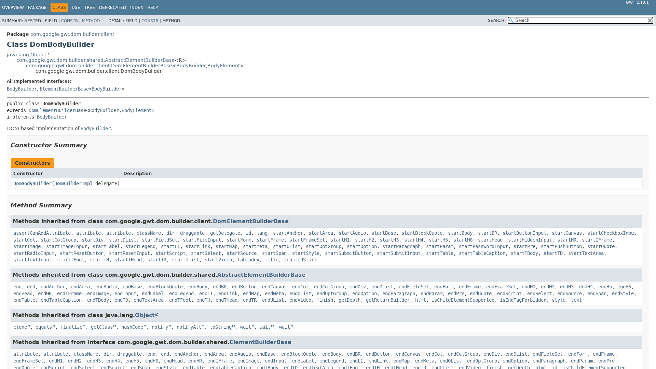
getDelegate (225, 233)
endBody (197, 286)
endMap (251, 293)
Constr (69, 20)
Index (136, 7)
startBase (383, 233)
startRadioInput (33, 253)
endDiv (358, 286)
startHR (566, 240)
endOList (300, 293)
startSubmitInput (399, 253)
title (271, 259)
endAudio (106, 286)
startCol (24, 240)
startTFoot (70, 259)
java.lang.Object (26, 54)
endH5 (605, 286)
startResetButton (82, 253)
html (420, 300)
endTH (203, 300)
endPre (456, 293)
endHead (22, 293)
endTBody (98, 300)
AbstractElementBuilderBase (261, 275)
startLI (170, 246)
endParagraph (398, 293)
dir (170, 233)
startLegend (140, 246)
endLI (206, 293)
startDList (122, 240)
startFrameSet (307, 240)
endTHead (226, 300)
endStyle (623, 293)
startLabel (106, 246)
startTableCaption (482, 253)
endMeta (274, 293)
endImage (98, 293)
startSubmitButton (348, 253)
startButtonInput (524, 233)
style (558, 300)
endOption (364, 293)
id (248, 233)
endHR (45, 293)
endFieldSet (414, 286)
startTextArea (586, 253)
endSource (569, 293)
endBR (220, 286)
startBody (460, 233)
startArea (321, 233)
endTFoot (180, 300)
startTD (553, 253)
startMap (226, 246)
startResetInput (129, 253)
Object (145, 315)
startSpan (274, 253)
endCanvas (274, 286)
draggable (192, 233)
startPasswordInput (483, 246)
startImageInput (66, 246)
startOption (362, 246)
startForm (239, 240)
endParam (431, 293)
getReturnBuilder (388, 300)
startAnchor (288, 233)
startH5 (438, 240)
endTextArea (149, 300)
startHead (490, 240)
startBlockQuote (421, 233)
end (17, 286)
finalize (71, 327)
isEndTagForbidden (523, 300)
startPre (524, 246)
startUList (185, 259)
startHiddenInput (530, 240)
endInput (125, 293)
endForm (443, 286)
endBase (132, 286)
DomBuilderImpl (73, 183)
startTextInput (32, 259)
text (576, 300)
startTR (156, 259)
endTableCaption (61, 300)
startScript (170, 253)
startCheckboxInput (612, 233)
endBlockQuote (165, 286)
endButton (244, 286)
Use (76, 7)
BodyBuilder (191, 65)
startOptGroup (323, 246)
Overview (13, 7)
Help (152, 7)
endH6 (624, 286)
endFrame (470, 286)
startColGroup (58, 240)
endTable (24, 300)
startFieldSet (159, 240)
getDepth (349, 300)
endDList (382, 286)
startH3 (389, 240)
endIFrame (69, 293)
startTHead (128, 259)
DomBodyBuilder (32, 183)
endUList (273, 300)
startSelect (206, 253)
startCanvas (567, 233)
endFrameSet (501, 286)
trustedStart (300, 259)
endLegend (181, 293)
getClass (102, 327)
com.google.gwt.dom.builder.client (72, 34)
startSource (242, 253)
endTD (121, 300)
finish (325, 300)
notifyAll (189, 327)
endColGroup (329, 286)
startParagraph (401, 246)
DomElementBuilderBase (57, 110)
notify (160, 327)
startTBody (524, 253)
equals (44, 327)
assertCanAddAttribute (42, 233)
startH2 (364, 240)
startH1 (340, 240)
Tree (89, 7)
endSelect (539, 293)
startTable (439, 253)
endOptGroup (332, 293)
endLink (227, 293)
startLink (198, 246)
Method (91, 20)
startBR (487, 233)
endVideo (300, 300)
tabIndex (248, 259)
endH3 (567, 286)
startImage (27, 246)
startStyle (305, 253)
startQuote (601, 246)
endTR (250, 300)
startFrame (270, 240)
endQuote (481, 293)
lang (262, 233)
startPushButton (561, 246)
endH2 (548, 286)
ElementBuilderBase (64, 89)
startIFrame (597, 240)
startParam (439, 246)
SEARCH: (497, 20)
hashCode (132, 327)
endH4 (586, 286)
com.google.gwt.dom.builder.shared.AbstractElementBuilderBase (95, 60)
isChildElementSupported (463, 300)
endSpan (596, 293)
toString (221, 327)
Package (37, 7)
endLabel (153, 293)
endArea (80, 286)
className (148, 233)
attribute (88, 233)
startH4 (413, 240)
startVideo (218, 259)
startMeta (255, 246)
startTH (99, 259)
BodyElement (223, 65)
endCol (300, 286)
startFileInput (202, 240)
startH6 (463, 240)
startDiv (93, 240)
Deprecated (112, 7)
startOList (286, 246)
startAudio (352, 233)
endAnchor (53, 286)
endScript (509, 293)
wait (245, 327)
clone (20, 327)
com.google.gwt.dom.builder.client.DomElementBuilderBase (99, 65)
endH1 (528, 286)
